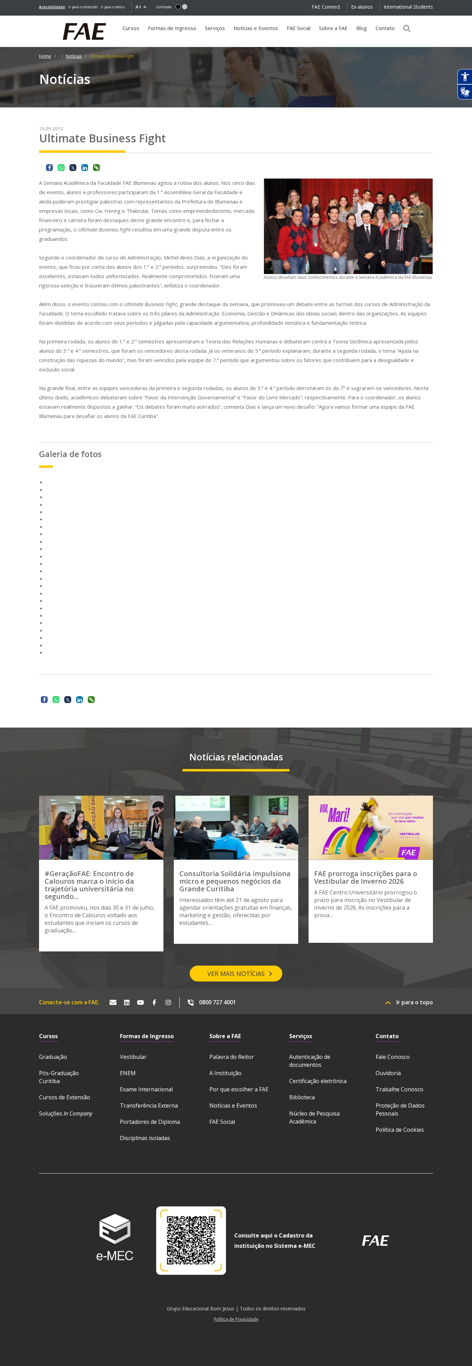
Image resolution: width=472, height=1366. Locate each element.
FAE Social (298, 28)
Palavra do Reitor (231, 1057)
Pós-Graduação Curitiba (59, 1077)
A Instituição (225, 1073)
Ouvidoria (388, 1073)
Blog (361, 28)
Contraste (163, 6)
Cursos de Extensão (64, 1097)
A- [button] (145, 6)
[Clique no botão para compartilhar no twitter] (72, 167)
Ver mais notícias (236, 973)
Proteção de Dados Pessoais (400, 1109)
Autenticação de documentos (309, 1061)
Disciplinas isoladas (145, 1138)
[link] (52, 7)
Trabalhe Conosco (399, 1089)
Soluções (65, 1113)
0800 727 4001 (217, 1002)
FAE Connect (326, 6)
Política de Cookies (400, 1129)
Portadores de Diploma (150, 1122)
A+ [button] (138, 6)
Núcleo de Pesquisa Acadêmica (314, 1117)
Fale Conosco (393, 1057)
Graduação (53, 1057)
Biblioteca (302, 1097)
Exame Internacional (146, 1089)
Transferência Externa (149, 1105)
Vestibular (133, 1057)
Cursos (131, 28)
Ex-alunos (362, 6)
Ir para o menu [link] (113, 6)
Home (45, 56)
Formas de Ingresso (172, 28)
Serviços (215, 28)
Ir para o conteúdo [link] (82, 6)
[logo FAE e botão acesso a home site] (39, 19)
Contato (385, 28)
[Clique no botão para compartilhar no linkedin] (84, 167)
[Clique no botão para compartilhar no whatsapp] (61, 167)
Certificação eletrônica (318, 1081)
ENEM (128, 1073)
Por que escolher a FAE (238, 1089)
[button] (178, 6)
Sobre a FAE (333, 28)
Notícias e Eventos (256, 28)
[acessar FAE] (375, 1240)
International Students (408, 6)
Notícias (74, 56)
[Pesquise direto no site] (404, 28)
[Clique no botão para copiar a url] (96, 167)
